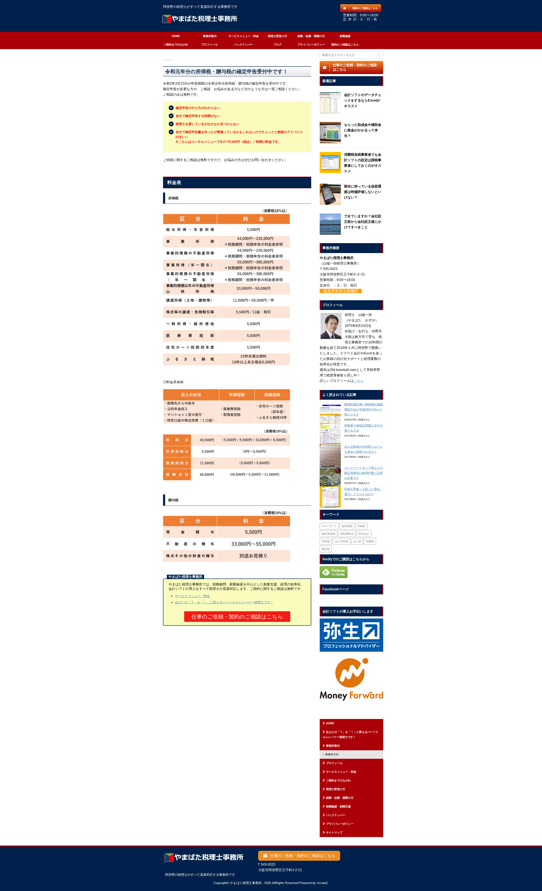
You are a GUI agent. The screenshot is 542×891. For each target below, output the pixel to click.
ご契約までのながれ (175, 44)
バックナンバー (243, 44)
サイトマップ (334, 832)
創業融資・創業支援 (338, 806)
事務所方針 (332, 754)
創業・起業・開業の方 (311, 36)
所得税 (326, 541)
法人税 (357, 541)
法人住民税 (341, 541)
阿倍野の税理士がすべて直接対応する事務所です (200, 874)
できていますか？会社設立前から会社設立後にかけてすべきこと (362, 221)
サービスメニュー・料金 (243, 36)
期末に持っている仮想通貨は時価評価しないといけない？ (362, 192)
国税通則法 (347, 533)
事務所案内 (210, 36)
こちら (359, 381)
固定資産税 (328, 533)
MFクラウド (329, 526)
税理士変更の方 (277, 36)
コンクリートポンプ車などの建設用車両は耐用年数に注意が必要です (363, 473)
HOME (176, 36)
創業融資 (345, 36)
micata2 (322, 883)
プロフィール (209, 44)
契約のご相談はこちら (345, 44)
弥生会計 (363, 533)
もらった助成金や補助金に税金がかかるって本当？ (362, 130)
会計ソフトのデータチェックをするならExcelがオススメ (362, 100)
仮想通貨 (347, 526)
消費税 (370, 541)
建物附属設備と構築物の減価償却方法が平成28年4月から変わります (363, 409)
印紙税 (361, 526)
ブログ (277, 44)
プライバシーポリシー (311, 44)
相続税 (326, 549)
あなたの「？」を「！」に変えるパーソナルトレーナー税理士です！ (224, 602)
